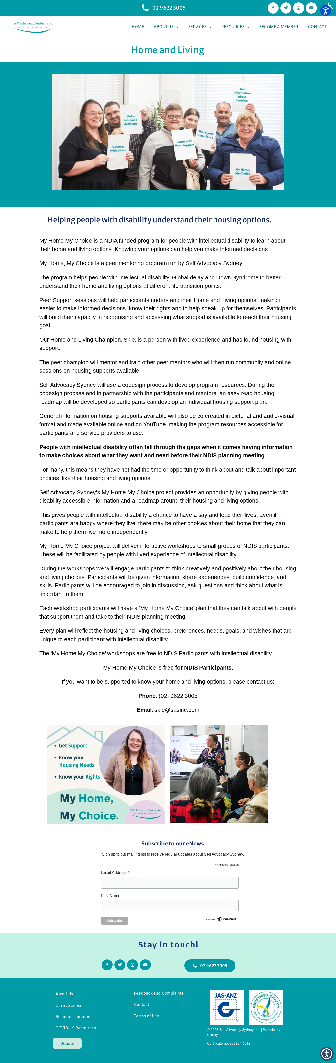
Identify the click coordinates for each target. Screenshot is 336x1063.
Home (138, 26)
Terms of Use (146, 1016)
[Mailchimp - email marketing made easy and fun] (221, 921)
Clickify (213, 1035)
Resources (232, 26)
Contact (317, 26)
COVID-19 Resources (75, 1028)
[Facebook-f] (273, 8)
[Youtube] (311, 8)
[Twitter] (285, 8)
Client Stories (68, 1005)
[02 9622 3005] (145, 7)
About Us (163, 26)
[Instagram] (298, 8)
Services (197, 26)
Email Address (115, 873)
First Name (110, 896)
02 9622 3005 (169, 8)
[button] (329, 6)
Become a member (278, 26)
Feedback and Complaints (158, 993)
